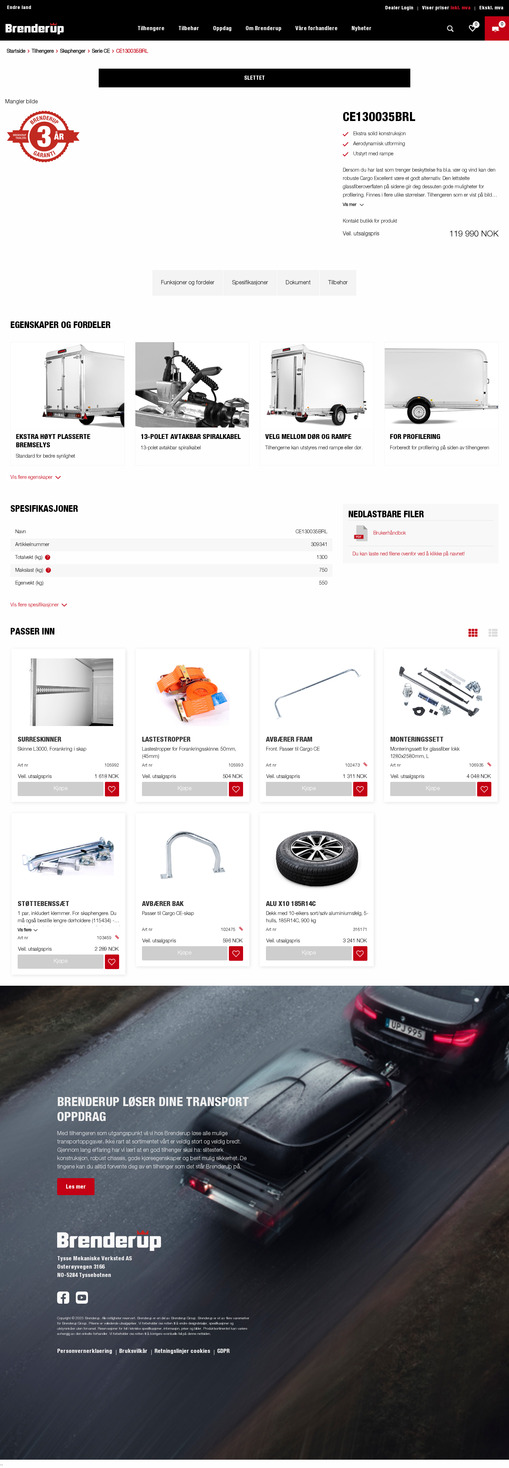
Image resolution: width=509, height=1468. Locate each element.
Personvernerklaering (85, 1351)
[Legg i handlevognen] (112, 789)
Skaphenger (73, 51)
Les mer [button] (76, 1187)
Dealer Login (399, 8)
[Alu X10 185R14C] (317, 856)
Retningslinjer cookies (183, 1351)
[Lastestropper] (192, 692)
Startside (16, 51)
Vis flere (25, 930)
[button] (472, 633)
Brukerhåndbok (389, 533)
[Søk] (450, 28)
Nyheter (361, 28)
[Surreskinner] (68, 692)
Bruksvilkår (134, 1351)
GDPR (223, 1351)
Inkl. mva (460, 8)
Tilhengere (43, 51)
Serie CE (101, 51)
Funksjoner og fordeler (187, 283)
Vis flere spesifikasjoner (34, 605)
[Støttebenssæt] (68, 856)
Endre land (19, 7)
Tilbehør (338, 283)
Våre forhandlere (316, 28)
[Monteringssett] (441, 692)
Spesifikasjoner (250, 283)
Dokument (298, 283)
